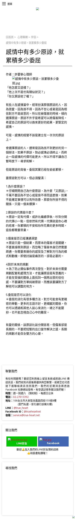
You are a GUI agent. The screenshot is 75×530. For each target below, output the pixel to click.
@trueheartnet (32, 411)
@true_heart (21, 408)
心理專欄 (22, 37)
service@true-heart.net (26, 415)
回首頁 (9, 37)
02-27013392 (21, 397)
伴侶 (33, 37)
